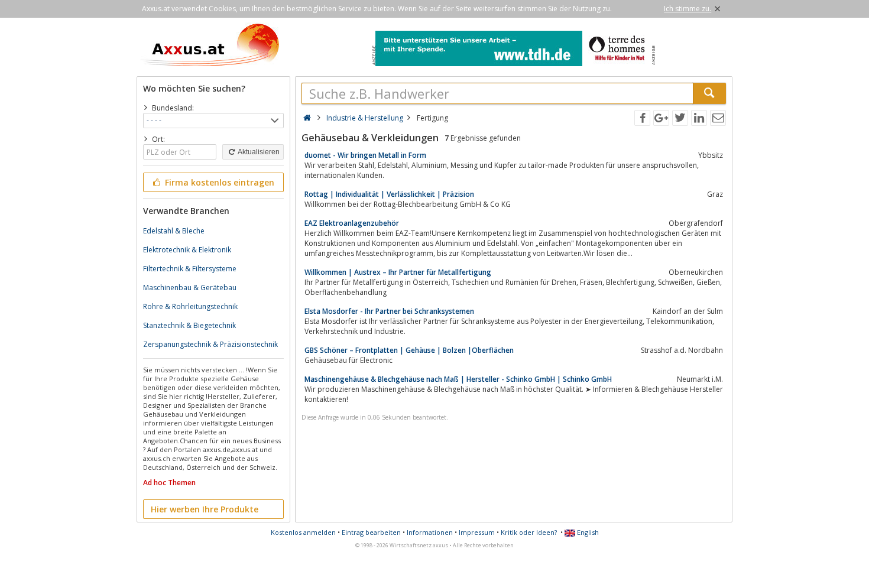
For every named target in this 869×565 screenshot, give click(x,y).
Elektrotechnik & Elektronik (187, 250)
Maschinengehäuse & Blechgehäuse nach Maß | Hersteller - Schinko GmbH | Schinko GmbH (458, 379)
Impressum (477, 532)
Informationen (430, 532)
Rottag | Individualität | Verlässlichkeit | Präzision (389, 194)
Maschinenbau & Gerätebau (189, 287)
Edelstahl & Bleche (174, 231)
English (587, 532)
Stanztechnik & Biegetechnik (189, 325)
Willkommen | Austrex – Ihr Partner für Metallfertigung (397, 272)
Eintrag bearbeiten (371, 532)
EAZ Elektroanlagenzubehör (351, 223)
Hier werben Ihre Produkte (204, 509)
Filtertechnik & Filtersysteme (189, 269)
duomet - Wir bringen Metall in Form (365, 155)
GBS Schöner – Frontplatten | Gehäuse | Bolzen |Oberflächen (409, 350)
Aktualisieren (258, 152)
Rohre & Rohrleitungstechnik (190, 306)
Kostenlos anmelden (303, 532)
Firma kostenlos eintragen (218, 182)
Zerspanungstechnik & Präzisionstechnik (210, 344)
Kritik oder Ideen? (529, 532)
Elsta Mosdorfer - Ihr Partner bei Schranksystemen (389, 311)
